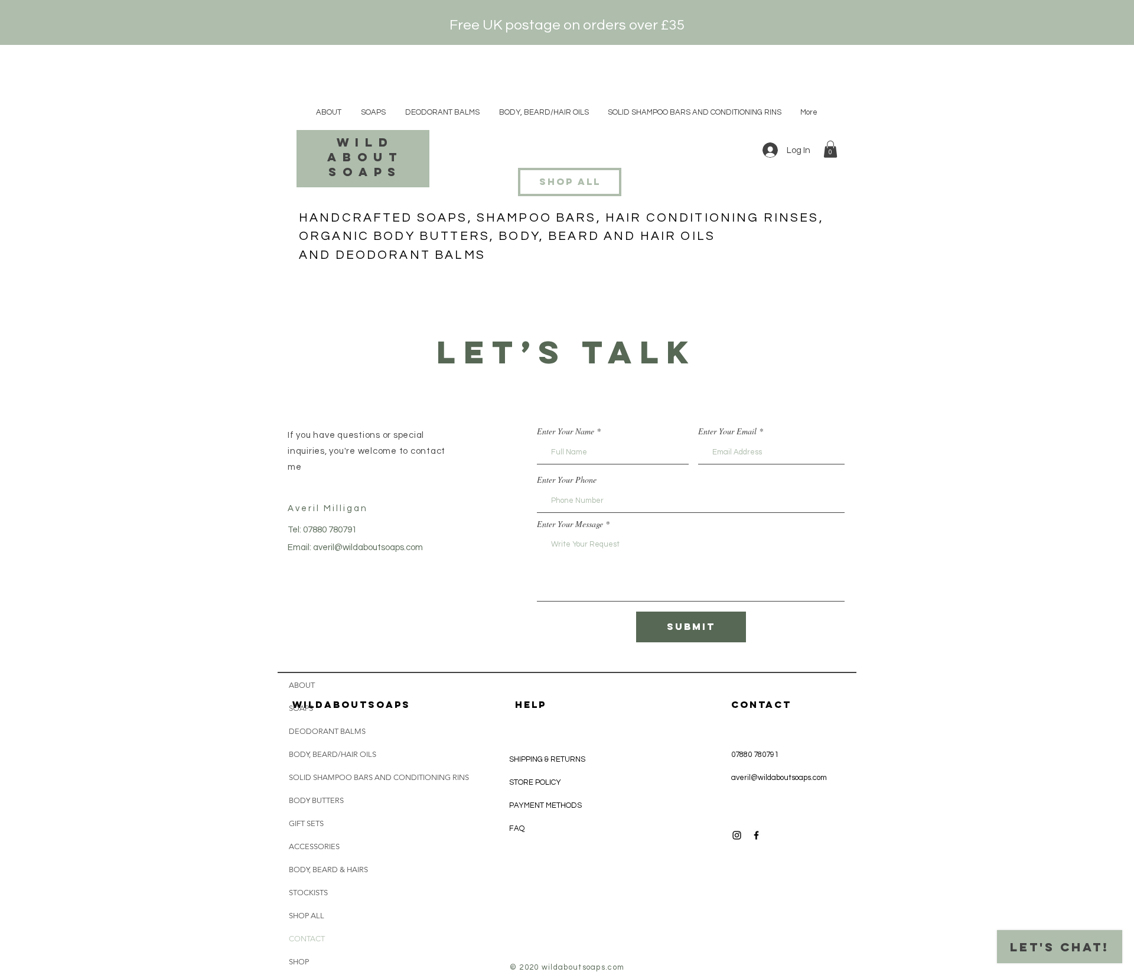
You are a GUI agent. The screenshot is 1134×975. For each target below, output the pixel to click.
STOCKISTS (308, 892)
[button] (830, 149)
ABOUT (302, 685)
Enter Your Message (570, 524)
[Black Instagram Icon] (736, 835)
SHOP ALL (306, 915)
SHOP (299, 961)
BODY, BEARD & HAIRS (328, 869)
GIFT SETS (306, 823)
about (364, 157)
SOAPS (301, 708)
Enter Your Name (565, 431)
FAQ (516, 828)
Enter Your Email (727, 431)
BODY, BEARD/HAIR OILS (332, 754)
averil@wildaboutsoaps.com (368, 547)
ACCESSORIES (314, 846)
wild (365, 142)
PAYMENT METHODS (545, 805)
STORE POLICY (536, 782)
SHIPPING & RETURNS (547, 759)
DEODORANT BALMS (327, 731)
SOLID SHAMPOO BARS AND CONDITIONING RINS (345, 777)
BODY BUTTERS (316, 800)
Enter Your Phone (567, 480)
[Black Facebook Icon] (756, 835)
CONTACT (307, 938)
